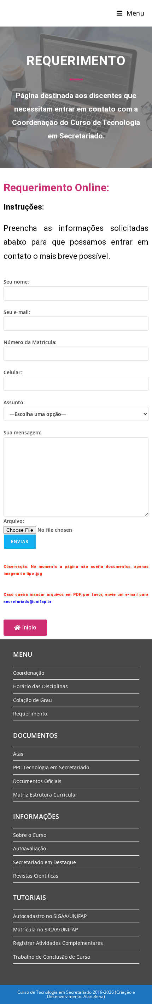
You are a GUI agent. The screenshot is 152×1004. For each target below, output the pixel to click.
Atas (18, 754)
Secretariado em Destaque (44, 862)
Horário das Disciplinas (40, 686)
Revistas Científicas (35, 875)
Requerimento (30, 713)
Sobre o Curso (29, 835)
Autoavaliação (29, 848)
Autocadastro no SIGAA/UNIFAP (50, 916)
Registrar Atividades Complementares (58, 943)
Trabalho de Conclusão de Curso (51, 956)
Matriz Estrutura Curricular (45, 794)
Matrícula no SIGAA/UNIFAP (45, 929)
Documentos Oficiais (37, 781)
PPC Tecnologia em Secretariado (51, 767)
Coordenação (28, 672)
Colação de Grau (32, 700)
